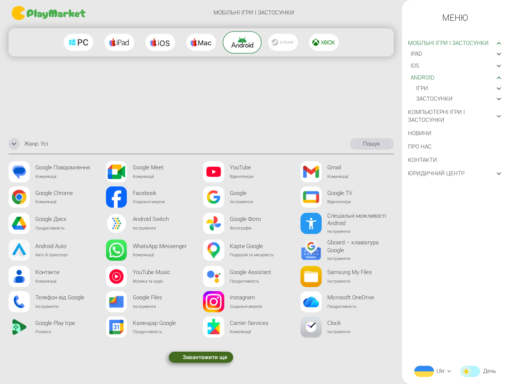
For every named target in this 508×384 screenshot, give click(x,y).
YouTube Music (151, 272)
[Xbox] (324, 42)
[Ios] (160, 42)
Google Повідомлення (62, 167)
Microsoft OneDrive (350, 297)
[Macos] (201, 42)
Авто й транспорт (51, 254)
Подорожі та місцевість (252, 254)
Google (238, 193)
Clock (334, 323)
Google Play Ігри (55, 323)
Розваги (43, 331)
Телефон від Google (59, 297)
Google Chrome (54, 193)
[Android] (242, 42)
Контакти (47, 272)
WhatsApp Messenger (160, 246)
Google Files (147, 297)
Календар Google (154, 323)
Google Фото (245, 219)
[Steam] (283, 42)
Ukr (441, 371)
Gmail (334, 167)
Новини (419, 133)
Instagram (242, 297)
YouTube (240, 167)
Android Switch (151, 219)
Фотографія (240, 228)
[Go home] (49, 13)
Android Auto (50, 246)
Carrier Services (249, 323)
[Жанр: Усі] (14, 143)
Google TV (339, 193)
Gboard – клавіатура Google (353, 246)
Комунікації (45, 176)
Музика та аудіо (148, 281)
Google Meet (148, 167)
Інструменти (241, 201)
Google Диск (51, 219)
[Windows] (78, 42)
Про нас (420, 146)
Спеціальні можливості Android (356, 219)
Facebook (144, 193)
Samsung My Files (349, 272)
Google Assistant (250, 272)
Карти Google (246, 246)
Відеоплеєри (241, 176)
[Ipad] (119, 42)
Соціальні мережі (149, 201)
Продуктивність (50, 228)
